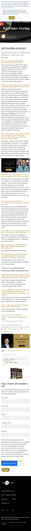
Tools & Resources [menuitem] (7, 491)
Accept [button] (11, 18)
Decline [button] (19, 18)
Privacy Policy (5, 522)
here (10, 331)
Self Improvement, (20, 350)
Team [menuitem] (14, 499)
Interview (12, 354)
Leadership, (5, 354)
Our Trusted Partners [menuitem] (8, 495)
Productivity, (9, 350)
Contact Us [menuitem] (5, 503)
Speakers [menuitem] (4, 499)
